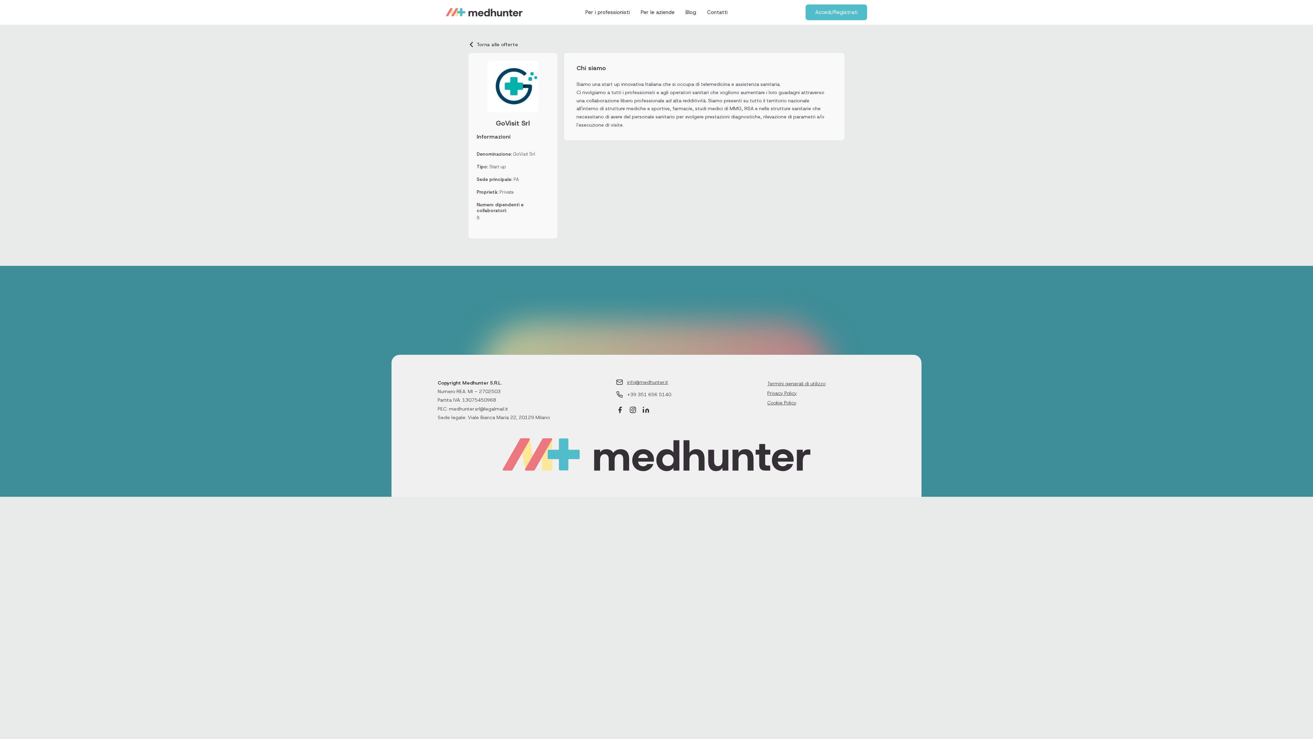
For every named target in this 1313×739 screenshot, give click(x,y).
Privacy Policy (782, 393)
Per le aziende (658, 12)
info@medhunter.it (647, 382)
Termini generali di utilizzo (796, 383)
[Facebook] (620, 410)
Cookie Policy (781, 403)
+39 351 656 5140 (649, 394)
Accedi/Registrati (836, 12)
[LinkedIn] (646, 410)
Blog (691, 12)
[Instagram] (633, 410)
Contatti (717, 12)
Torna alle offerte (497, 44)
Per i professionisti (607, 12)
